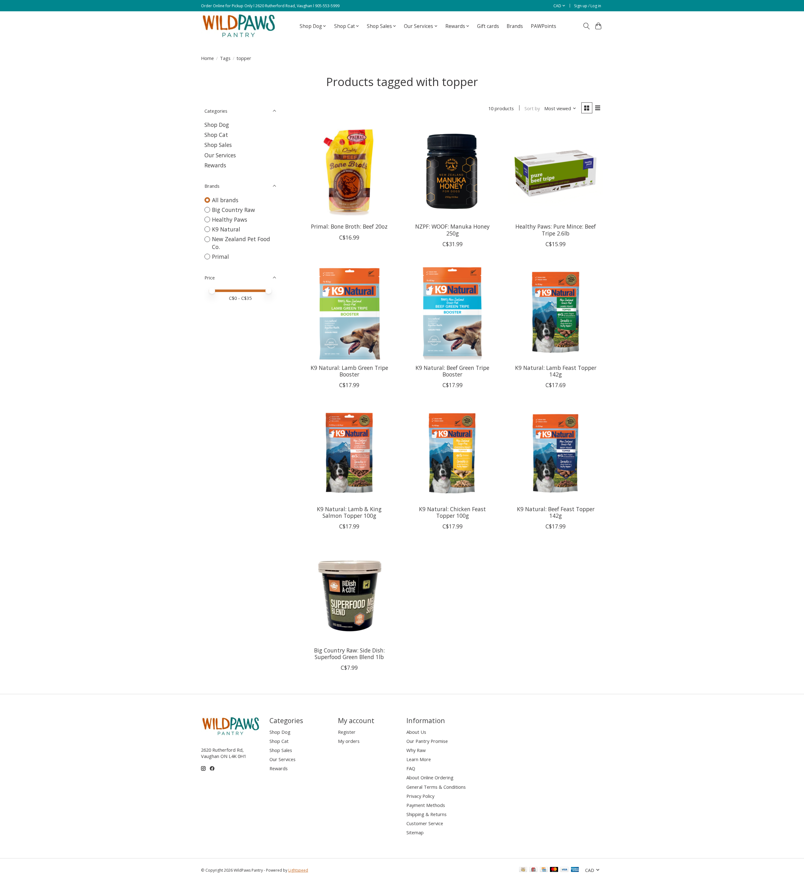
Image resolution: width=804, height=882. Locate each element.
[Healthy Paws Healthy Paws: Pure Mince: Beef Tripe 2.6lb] (555, 171)
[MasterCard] (554, 870)
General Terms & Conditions (436, 787)
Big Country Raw (233, 210)
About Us (416, 732)
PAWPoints (543, 26)
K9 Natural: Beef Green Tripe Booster (452, 371)
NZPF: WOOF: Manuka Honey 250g (452, 230)
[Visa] (564, 870)
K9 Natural (226, 229)
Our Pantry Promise (427, 741)
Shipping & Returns (426, 814)
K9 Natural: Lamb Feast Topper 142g (555, 371)
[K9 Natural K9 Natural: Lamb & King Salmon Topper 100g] (349, 453)
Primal (220, 256)
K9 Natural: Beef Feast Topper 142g (556, 512)
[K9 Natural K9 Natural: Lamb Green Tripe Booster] (349, 312)
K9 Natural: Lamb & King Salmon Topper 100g (349, 512)
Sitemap (415, 832)
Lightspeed (298, 870)
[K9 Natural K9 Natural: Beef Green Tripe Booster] (452, 312)
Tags (225, 58)
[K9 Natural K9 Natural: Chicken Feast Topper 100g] (452, 453)
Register (347, 732)
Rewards (215, 165)
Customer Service (424, 823)
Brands (515, 26)
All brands (225, 200)
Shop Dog (216, 124)
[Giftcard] (533, 870)
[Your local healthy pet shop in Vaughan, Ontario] (239, 26)
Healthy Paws (229, 219)
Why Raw (416, 750)
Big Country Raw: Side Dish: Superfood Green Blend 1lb (349, 654)
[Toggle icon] (586, 26)
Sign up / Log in (587, 5)
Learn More (418, 759)
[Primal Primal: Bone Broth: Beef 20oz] (349, 171)
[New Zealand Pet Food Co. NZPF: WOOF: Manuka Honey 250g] (452, 171)
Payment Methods (425, 805)
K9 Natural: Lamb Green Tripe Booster (349, 371)
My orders (349, 741)
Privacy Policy (420, 796)
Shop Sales (218, 145)
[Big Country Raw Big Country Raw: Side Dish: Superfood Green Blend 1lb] (349, 594)
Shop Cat (216, 134)
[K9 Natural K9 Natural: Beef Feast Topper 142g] (555, 453)
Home (207, 58)
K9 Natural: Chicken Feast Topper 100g (452, 512)
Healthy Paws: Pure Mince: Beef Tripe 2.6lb (555, 230)
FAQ (410, 768)
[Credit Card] (544, 870)
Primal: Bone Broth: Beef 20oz (349, 226)
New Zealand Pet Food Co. (241, 243)
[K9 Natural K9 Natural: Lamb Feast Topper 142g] (555, 312)
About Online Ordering (430, 777)
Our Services (220, 155)
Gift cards (488, 26)
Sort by (532, 108)
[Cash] (523, 870)
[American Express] (575, 870)
